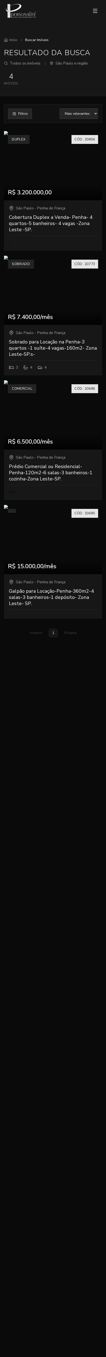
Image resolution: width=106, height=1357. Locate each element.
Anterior (36, 633)
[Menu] (95, 11)
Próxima (70, 633)
